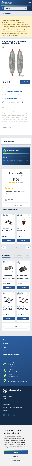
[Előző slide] (3, 247)
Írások (5, 347)
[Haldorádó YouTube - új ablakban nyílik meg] (5, 415)
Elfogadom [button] (16, 452)
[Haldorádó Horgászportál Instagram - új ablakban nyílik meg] (15, 415)
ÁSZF (4, 399)
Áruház (5, 340)
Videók (5, 343)
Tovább (16, 326)
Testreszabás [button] (16, 460)
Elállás (5, 410)
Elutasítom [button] (16, 456)
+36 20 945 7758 (12, 371)
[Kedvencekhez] (7, 108)
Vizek (5, 351)
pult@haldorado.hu (8, 35)
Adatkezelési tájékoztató (10, 401)
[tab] (6, 256)
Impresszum (6, 404)
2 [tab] (17, 247)
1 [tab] (15, 247)
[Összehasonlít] (4, 108)
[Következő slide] (28, 247)
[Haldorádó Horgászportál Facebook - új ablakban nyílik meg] (10, 415)
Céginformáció (7, 396)
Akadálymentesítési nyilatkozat (12, 407)
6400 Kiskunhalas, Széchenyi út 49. (17, 381)
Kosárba (26, 81)
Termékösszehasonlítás (11, 354)
